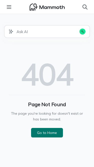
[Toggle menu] (9, 7)
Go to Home (47, 132)
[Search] (85, 7)
